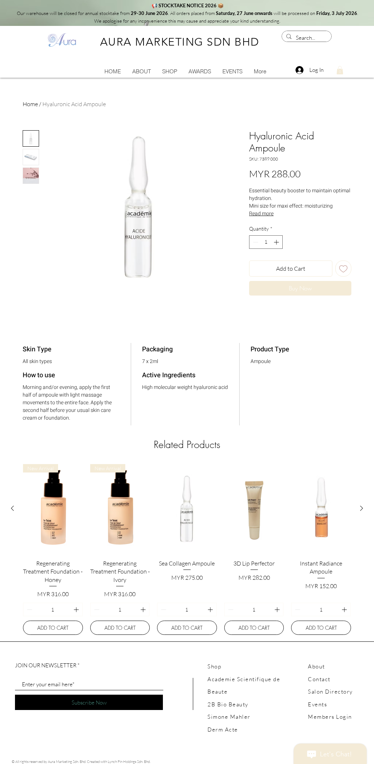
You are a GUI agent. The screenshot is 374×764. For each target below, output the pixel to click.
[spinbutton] (265, 242)
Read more (261, 213)
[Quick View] (187, 508)
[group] (187, 549)
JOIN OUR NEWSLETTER (45, 665)
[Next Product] (361, 508)
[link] (339, 70)
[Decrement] (254, 242)
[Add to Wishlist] (343, 269)
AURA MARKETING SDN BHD (179, 42)
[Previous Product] (12, 508)
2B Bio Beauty (227, 704)
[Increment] (277, 242)
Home (30, 104)
